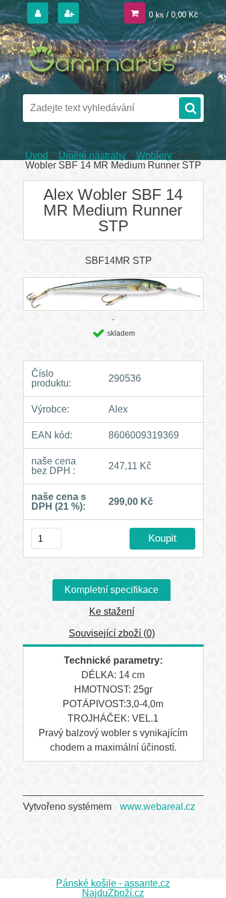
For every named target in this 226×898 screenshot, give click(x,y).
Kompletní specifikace (111, 590)
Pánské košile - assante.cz (113, 883)
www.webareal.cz (157, 806)
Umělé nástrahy (92, 155)
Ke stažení (111, 611)
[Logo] (106, 59)
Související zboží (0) (112, 633)
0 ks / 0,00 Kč (173, 14)
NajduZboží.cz (113, 893)
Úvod (36, 155)
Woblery (154, 155)
